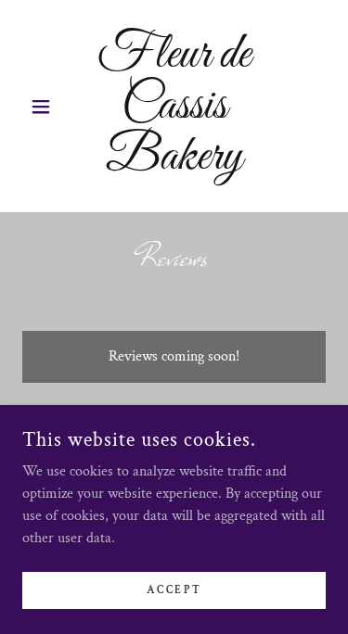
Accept (174, 590)
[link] (174, 106)
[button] (45, 106)
